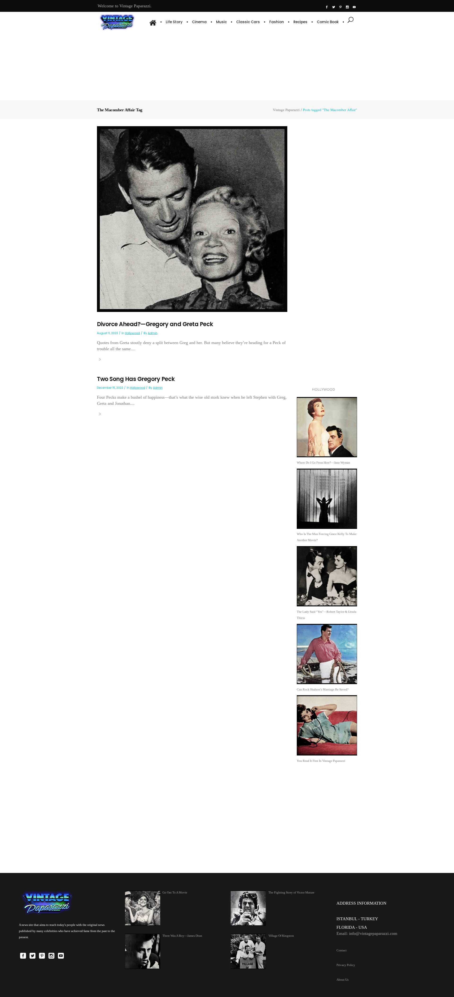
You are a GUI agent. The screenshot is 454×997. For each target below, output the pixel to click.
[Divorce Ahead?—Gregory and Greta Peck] (192, 218)
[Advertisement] (227, 65)
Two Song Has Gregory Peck (136, 379)
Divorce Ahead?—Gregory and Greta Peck (155, 324)
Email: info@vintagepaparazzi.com (366, 933)
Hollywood (132, 333)
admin (152, 333)
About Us (342, 979)
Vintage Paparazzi (286, 110)
